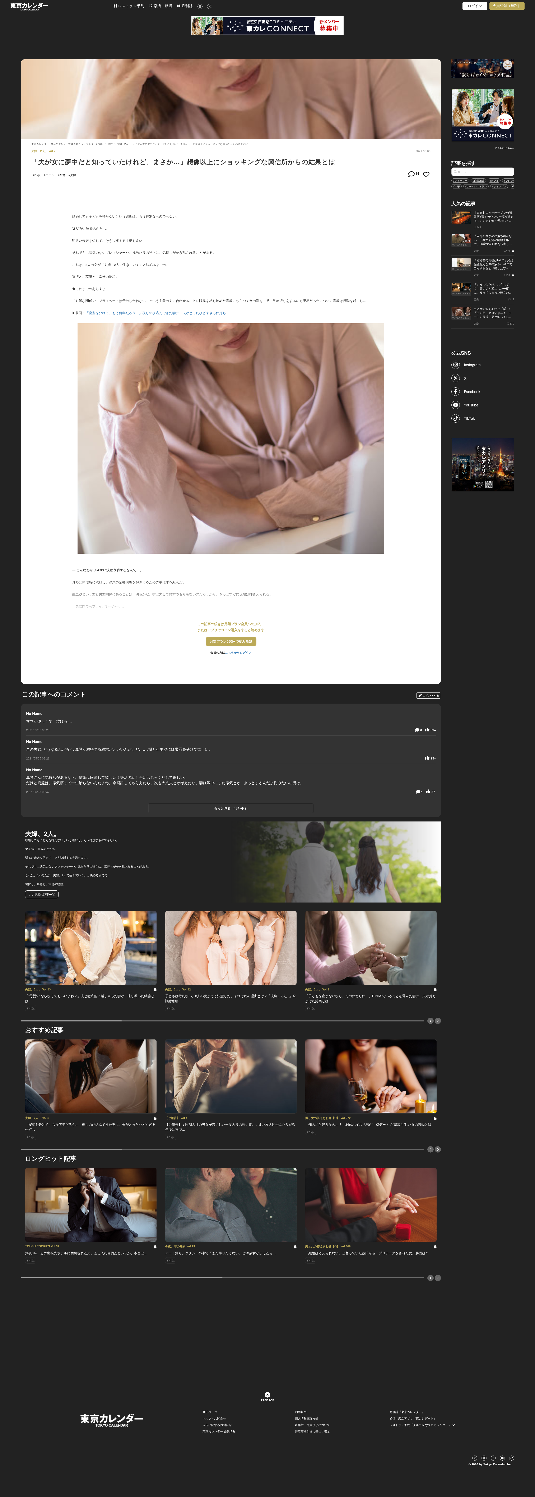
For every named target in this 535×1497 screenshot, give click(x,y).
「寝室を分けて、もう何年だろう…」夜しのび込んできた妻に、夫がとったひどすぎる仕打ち (155, 312)
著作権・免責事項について (312, 1424)
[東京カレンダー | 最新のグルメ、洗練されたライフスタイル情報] (61, 6)
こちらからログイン (238, 652)
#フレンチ (510, 180)
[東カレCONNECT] (267, 25)
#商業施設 (478, 180)
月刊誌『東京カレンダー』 (407, 1411)
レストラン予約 (130, 6)
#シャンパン (499, 186)
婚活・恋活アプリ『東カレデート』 (413, 1418)
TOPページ (210, 1411)
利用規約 (301, 1411)
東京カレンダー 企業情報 (219, 1431)
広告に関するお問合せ (217, 1424)
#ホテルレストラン (476, 186)
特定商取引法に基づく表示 (312, 1431)
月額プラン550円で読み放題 (231, 641)
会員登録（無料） (507, 6)
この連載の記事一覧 (42, 894)
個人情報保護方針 (306, 1418)
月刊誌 (186, 6)
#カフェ (494, 180)
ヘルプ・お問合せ (214, 1418)
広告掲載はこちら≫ (504, 148)
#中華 (456, 186)
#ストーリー (460, 180)
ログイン (475, 6)
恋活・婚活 (162, 6)
